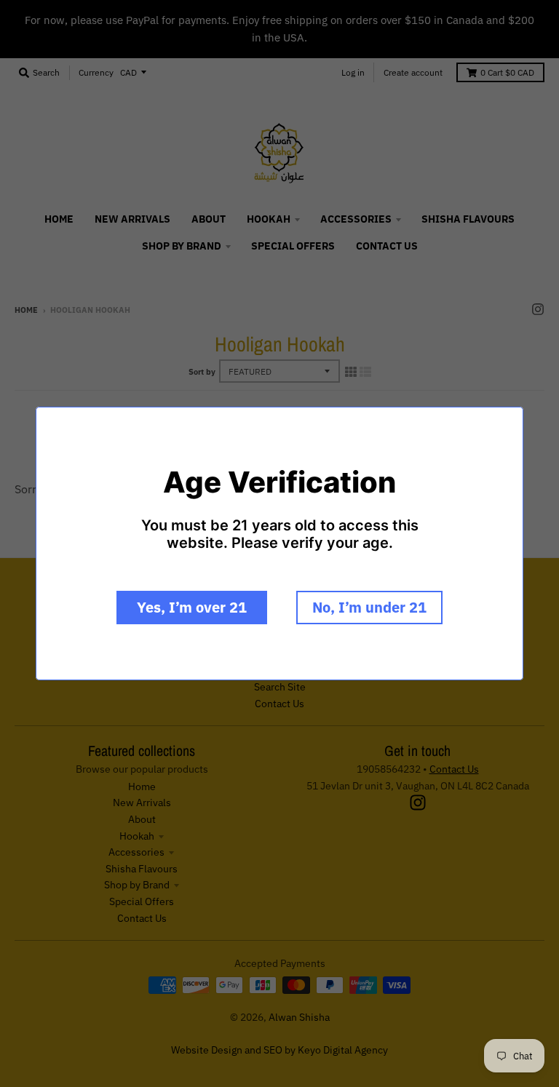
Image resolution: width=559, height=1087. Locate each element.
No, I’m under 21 (369, 607)
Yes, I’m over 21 (192, 607)
